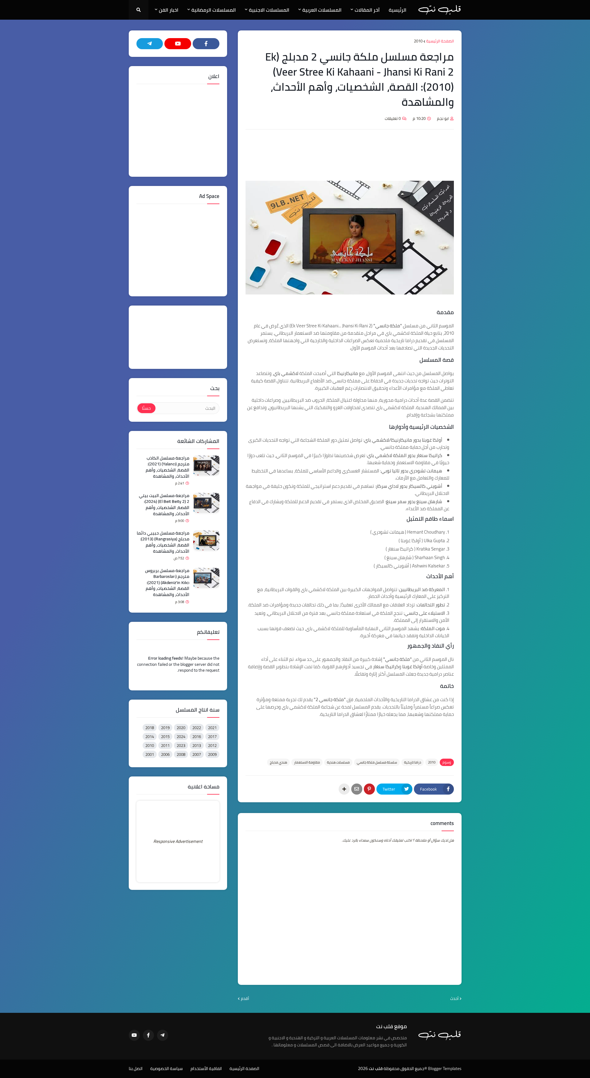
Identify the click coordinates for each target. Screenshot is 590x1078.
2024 (181, 736)
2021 (212, 727)
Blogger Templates (445, 1068)
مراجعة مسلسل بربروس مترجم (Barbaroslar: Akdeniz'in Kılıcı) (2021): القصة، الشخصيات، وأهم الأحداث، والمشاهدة (167, 583)
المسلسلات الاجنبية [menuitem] (269, 9)
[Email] (356, 789)
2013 (196, 745)
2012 (212, 745)
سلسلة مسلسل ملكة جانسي (377, 762)
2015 (165, 736)
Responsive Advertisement (178, 841)
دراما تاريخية (412, 762)
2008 (181, 754)
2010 (418, 41)
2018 (149, 727)
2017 (212, 736)
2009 (212, 754)
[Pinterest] (369, 789)
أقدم (245, 999)
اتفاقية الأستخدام (206, 1069)
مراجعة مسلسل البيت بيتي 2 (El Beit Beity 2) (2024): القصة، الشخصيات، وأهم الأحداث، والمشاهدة (164, 505)
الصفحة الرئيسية (440, 41)
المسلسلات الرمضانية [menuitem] (213, 9)
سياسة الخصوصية (166, 1069)
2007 (196, 754)
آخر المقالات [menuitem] (367, 9)
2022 (196, 727)
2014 (149, 736)
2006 (165, 754)
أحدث (454, 999)
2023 (181, 745)
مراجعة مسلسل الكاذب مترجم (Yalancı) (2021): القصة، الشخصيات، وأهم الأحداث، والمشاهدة (167, 467)
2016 (196, 736)
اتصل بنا (136, 1069)
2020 (181, 727)
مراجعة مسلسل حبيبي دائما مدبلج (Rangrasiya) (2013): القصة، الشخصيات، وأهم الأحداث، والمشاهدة (163, 542)
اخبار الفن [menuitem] (168, 9)
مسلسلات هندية (338, 762)
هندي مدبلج (278, 762)
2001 (149, 754)
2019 (165, 727)
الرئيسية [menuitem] (397, 9)
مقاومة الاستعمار (307, 762)
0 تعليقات (393, 118)
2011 (165, 745)
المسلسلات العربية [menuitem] (321, 9)
